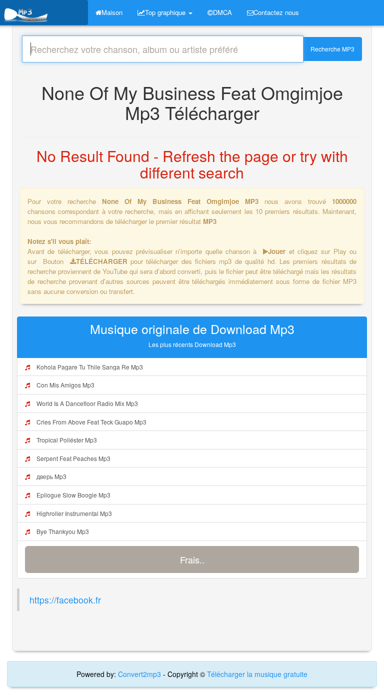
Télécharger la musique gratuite (257, 674)
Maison (112, 12)
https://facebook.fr (65, 600)
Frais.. (192, 559)
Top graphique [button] (166, 12)
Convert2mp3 (140, 674)
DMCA (222, 12)
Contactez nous (276, 12)
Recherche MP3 (332, 48)
